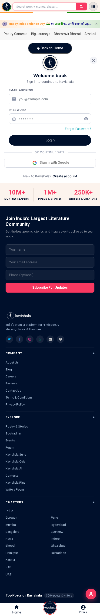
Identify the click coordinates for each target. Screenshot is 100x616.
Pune (54, 517)
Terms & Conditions (19, 397)
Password (17, 110)
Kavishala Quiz (15, 461)
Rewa (9, 538)
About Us (12, 362)
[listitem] (9, 339)
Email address (21, 90)
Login (50, 140)
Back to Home (51, 48)
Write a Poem (15, 489)
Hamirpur (12, 553)
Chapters (14, 502)
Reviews (11, 383)
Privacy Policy (15, 404)
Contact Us (13, 390)
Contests (12, 475)
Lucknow (57, 531)
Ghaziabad (58, 545)
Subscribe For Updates (50, 287)
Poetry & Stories (17, 426)
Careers (11, 376)
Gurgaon (11, 517)
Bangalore (12, 531)
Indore (55, 538)
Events (10, 440)
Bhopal (10, 545)
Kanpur (10, 560)
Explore (13, 417)
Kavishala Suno (16, 454)
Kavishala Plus (15, 482)
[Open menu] (93, 6)
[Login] (91, 594)
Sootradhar (13, 433)
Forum (10, 447)
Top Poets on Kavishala (50, 595)
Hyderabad (58, 525)
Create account (65, 176)
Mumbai (11, 525)
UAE (8, 574)
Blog (9, 369)
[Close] (93, 60)
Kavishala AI (14, 468)
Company (14, 353)
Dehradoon (58, 553)
